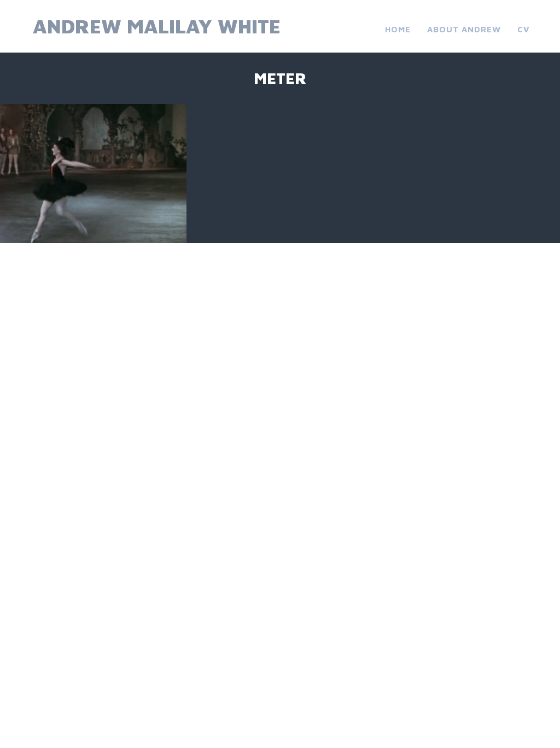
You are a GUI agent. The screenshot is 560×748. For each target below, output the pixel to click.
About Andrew (464, 29)
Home (398, 29)
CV (523, 29)
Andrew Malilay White (157, 26)
